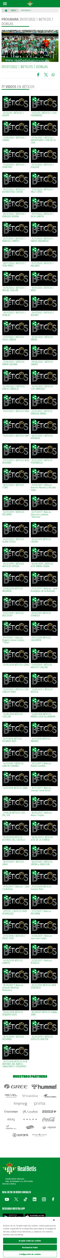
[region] (30, 1237)
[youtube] (7, 1199)
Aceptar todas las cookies (30, 1241)
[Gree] (16, 1086)
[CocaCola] (49, 1119)
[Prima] (39, 1103)
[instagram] (44, 1199)
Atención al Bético (9, 1184)
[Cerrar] (54, 1220)
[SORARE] (20, 1135)
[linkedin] (34, 1199)
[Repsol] (49, 1127)
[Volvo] (30, 1119)
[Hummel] (44, 1086)
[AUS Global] (49, 1096)
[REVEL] (11, 1096)
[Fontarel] (30, 1127)
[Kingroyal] (20, 1103)
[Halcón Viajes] (11, 1127)
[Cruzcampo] (11, 1111)
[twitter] (16, 1199)
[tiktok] (25, 1199)
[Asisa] (49, 1111)
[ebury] (11, 1119)
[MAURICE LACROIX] (39, 1135)
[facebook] (53, 1199)
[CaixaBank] (30, 1111)
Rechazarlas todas (30, 1247)
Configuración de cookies (30, 1254)
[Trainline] (30, 1096)
